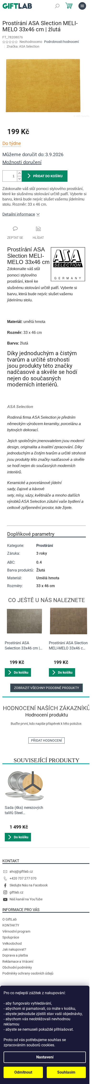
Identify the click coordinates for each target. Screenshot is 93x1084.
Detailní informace (18, 214)
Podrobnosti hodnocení (61, 42)
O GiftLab (9, 919)
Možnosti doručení (21, 162)
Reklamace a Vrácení (17, 961)
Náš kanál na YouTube (26, 899)
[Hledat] (57, 6)
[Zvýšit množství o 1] (19, 173)
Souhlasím (66, 1072)
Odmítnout (23, 1072)
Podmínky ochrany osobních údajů (27, 973)
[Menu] (82, 6)
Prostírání (44, 545)
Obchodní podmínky (17, 967)
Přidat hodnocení (46, 740)
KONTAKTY (10, 925)
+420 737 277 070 (23, 878)
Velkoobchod (12, 943)
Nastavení (44, 1057)
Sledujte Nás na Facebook (29, 885)
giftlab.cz (16, 892)
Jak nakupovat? (14, 949)
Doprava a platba (15, 955)
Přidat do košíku (47, 176)
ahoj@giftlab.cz (21, 871)
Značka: (23, 46)
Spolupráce (10, 937)
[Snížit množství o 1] (19, 178)
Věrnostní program (16, 931)
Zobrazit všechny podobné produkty (46, 688)
